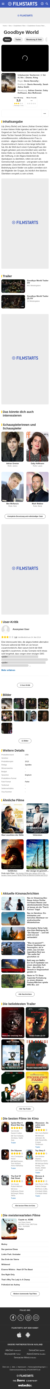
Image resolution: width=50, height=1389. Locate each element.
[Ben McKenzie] (12, 487)
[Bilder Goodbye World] (6, 703)
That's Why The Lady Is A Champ (15, 1280)
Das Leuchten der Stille (13, 835)
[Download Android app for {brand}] (29, 1335)
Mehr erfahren (8, 670)
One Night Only (8, 1275)
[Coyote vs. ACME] (9, 1229)
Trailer (7, 276)
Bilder (7, 695)
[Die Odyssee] (5, 1154)
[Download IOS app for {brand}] (21, 1335)
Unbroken (37, 835)
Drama (29, 77)
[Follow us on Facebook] (13, 1318)
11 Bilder (25, 741)
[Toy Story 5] (29, 1154)
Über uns (5, 1367)
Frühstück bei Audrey (10, 1285)
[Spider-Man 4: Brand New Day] (5, 1127)
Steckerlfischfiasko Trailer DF (37, 1100)
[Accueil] (22, 4)
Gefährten (12, 871)
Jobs (13, 1367)
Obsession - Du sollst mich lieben (41, 1125)
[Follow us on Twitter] (21, 1318)
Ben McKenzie (35, 93)
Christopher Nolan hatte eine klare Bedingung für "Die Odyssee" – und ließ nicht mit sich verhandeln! (38, 932)
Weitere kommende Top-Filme (25, 1294)
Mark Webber (37, 504)
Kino (10, 26)
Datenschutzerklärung (18, 1370)
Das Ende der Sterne (10, 1259)
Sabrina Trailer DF (13, 1100)
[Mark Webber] (37, 487)
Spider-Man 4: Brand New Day (17, 1124)
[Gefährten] (12, 854)
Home (5, 26)
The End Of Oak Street (16, 1177)
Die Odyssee (16, 1150)
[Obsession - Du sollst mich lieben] (29, 1127)
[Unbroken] (37, 818)
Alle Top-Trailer (25, 1109)
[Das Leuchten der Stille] (12, 818)
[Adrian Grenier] (12, 447)
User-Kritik (10, 622)
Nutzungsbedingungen (37, 1367)
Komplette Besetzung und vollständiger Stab (25, 516)
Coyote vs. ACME (25, 1220)
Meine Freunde (32, 97)
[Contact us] (36, 1318)
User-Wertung (18, 97)
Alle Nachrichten (25, 994)
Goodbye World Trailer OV (37, 281)
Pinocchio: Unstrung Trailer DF (13, 1036)
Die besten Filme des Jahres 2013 (29, 873)
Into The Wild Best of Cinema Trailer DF (13, 1068)
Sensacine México (22, 1357)
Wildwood (5, 1264)
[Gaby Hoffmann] (37, 447)
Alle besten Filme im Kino (25, 1206)
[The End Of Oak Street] (5, 1180)
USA (26, 755)
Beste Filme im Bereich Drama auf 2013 (33, 875)
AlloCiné (9, 1350)
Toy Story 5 (40, 1150)
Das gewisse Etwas (9, 1249)
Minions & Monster (39, 1177)
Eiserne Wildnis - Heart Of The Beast (17, 1269)
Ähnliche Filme (13, 800)
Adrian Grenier (35, 90)
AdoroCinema (33, 1354)
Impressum (22, 1367)
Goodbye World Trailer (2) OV (37, 297)
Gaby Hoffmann (37, 463)
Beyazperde (10, 1354)
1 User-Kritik (25, 685)
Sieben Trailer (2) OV (37, 1036)
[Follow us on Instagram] (28, 1318)
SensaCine (34, 1350)
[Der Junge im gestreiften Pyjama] (37, 854)
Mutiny (4, 1244)
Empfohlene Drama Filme (36, 26)
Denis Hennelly (31, 81)
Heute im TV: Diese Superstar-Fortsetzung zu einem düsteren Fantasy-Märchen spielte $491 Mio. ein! (37, 980)
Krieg (35, 77)
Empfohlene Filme (20, 26)
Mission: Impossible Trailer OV (37, 1068)
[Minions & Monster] (29, 1180)
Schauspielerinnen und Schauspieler (19, 426)
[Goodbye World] (8, 82)
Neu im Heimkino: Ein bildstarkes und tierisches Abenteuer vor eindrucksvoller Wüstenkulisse (37, 917)
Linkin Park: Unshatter (11, 1254)
